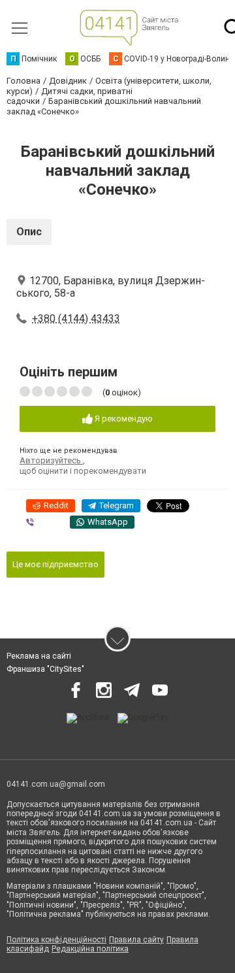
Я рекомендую (123, 418)
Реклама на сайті (39, 656)
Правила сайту (136, 939)
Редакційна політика (90, 948)
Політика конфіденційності (56, 939)
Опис (29, 231)
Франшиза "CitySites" (45, 669)
